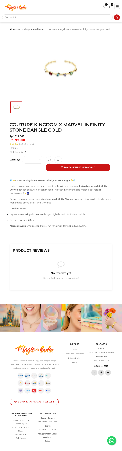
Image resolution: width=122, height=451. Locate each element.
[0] (104, 7)
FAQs (74, 349)
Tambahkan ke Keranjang (79, 167)
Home (16, 29)
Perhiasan (38, 29)
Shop (27, 29)
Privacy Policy (74, 358)
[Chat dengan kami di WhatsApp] (111, 440)
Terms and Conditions (74, 353)
